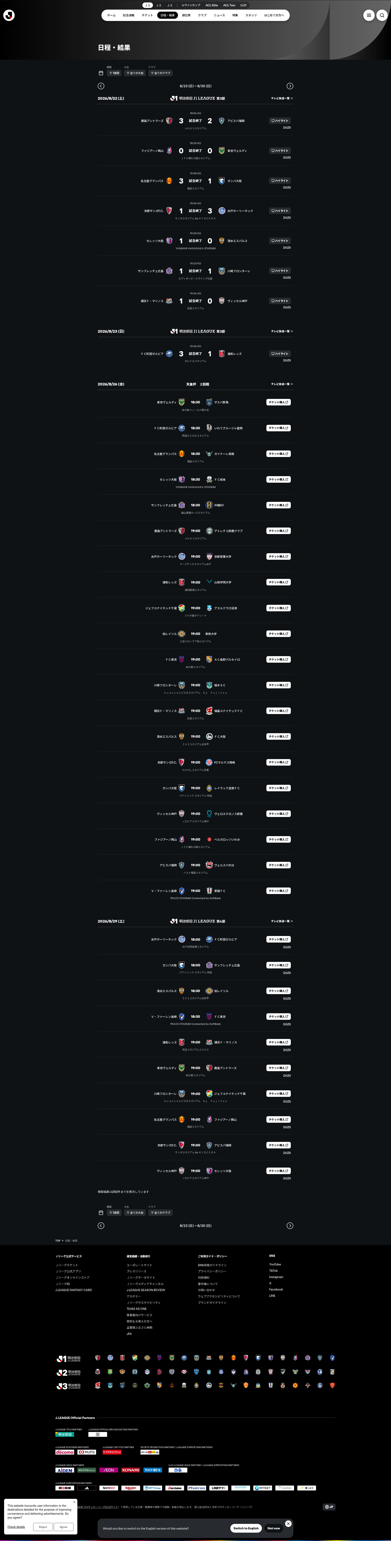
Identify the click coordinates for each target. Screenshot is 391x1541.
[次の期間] (290, 86)
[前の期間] (101, 86)
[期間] (101, 73)
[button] (369, 15)
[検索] (382, 15)
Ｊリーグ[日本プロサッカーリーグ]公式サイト (93, 1506)
